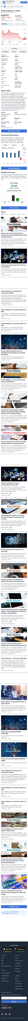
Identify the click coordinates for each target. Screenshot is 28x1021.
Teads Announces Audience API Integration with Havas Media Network (13, 644)
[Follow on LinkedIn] (10, 1014)
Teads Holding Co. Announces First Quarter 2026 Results (12, 830)
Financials (10, 24)
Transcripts (12, 214)
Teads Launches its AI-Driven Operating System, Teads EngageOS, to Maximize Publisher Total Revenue (14, 611)
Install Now (23, 2)
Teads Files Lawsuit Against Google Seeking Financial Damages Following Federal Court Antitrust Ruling (13, 411)
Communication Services (20, 114)
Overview (4, 24)
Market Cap (3, 55)
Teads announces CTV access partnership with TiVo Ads (10, 484)
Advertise (17, 968)
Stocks (3, 958)
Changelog (17, 963)
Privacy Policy (18, 986)
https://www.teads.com (7, 127)
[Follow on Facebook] (2, 1014)
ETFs (2, 963)
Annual (5, 145)
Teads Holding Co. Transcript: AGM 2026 (14, 658)
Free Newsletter (5, 975)
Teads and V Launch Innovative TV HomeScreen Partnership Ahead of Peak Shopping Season (14, 235)
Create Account (19, 960)
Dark (10, 1007)
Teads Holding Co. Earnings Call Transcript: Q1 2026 (11, 771)
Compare (23, 51)
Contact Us (17, 981)
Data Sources (18, 966)
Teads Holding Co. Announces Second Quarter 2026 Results (13, 381)
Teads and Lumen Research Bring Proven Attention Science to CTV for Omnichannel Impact (12, 860)
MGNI (11, 621)
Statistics (23, 24)
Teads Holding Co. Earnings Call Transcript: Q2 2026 (11, 292)
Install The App (5, 981)
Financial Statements (14, 168)
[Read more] (15, 110)
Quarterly (14, 145)
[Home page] (5, 6)
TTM (23, 145)
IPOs (2, 960)
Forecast (17, 24)
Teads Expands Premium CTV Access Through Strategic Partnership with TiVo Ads (12, 517)
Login (16, 958)
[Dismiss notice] (1, 2)
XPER (11, 493)
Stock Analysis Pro (5, 973)
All (2, 214)
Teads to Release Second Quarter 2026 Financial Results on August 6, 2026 (13, 442)
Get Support (4, 978)
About (16, 978)
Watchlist (6, 51)
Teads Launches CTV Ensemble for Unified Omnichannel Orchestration (12, 580)
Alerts (14, 51)
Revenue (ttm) (4, 58)
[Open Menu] (2, 6)
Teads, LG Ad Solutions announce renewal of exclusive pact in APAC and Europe (13, 892)
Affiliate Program (19, 989)
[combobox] (17, 6)
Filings (18, 214)
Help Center (18, 971)
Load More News (14, 906)
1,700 (15, 119)
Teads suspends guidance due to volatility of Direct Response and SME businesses (13, 352)
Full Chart (14, 48)
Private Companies (6, 966)
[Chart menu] (25, 183)
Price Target (17, 81)
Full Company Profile (14, 131)
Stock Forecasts (14, 208)
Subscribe (14, 1001)
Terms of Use (18, 983)
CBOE (11, 913)
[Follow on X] (6, 1014)
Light (4, 1007)
